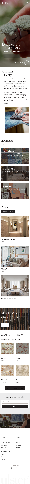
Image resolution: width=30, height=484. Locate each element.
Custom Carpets (4, 437)
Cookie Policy (23, 473)
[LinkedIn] (18, 468)
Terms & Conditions (9, 473)
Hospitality (4, 432)
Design (2, 435)
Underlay (18, 442)
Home (17, 432)
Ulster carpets (5, 451)
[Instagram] (11, 468)
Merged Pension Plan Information (21, 471)
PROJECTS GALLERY (8, 211)
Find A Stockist (19, 440)
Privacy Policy (16, 473)
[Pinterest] (16, 468)
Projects (3, 440)
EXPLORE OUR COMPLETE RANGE (15, 388)
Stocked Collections (6, 442)
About (2, 456)
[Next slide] (26, 62)
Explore (5, 325)
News (2, 454)
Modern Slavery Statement (7, 471)
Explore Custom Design (12, 56)
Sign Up (15, 406)
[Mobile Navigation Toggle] (28, 3)
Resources (3, 447)
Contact (3, 462)
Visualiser (18, 437)
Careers (3, 459)
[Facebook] (14, 468)
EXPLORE (6, 103)
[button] (15, 62)
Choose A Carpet (19, 435)
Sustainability (4, 445)
